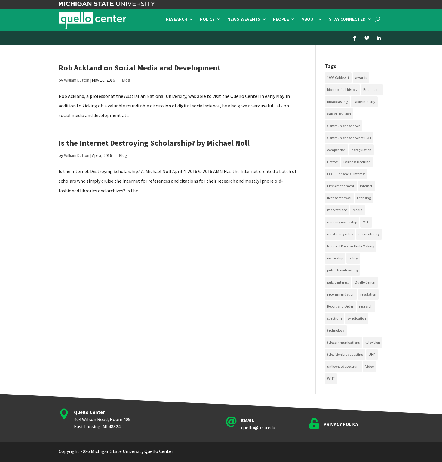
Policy (207, 19)
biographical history (342, 89)
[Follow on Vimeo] (366, 38)
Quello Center (365, 282)
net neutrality (368, 234)
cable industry (364, 101)
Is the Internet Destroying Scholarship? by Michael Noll (154, 143)
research (366, 306)
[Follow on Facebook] (354, 38)
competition (336, 149)
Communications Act (343, 125)
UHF (372, 354)
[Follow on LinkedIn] (378, 38)
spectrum (334, 318)
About (309, 19)
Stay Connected (347, 19)
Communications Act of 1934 (349, 137)
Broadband (372, 89)
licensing (364, 198)
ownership (335, 258)
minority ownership (342, 222)
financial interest (352, 174)
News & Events (243, 19)
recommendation (341, 294)
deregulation (361, 149)
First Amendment (340, 186)
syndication (357, 318)
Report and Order (340, 306)
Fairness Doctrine (356, 162)
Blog (126, 80)
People (281, 19)
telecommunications (343, 342)
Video (369, 366)
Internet (366, 186)
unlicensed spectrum (343, 366)
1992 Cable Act (338, 77)
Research (176, 19)
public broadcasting (342, 270)
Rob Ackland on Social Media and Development (140, 68)
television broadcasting (345, 354)
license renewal (339, 198)
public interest (338, 282)
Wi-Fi (331, 378)
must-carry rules (340, 234)
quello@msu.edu (258, 427)
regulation (368, 294)
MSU (366, 222)
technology (335, 330)
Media (357, 210)
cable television (339, 113)
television (372, 342)
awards (361, 77)
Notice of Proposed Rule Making (350, 246)
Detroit (332, 162)
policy (353, 258)
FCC (330, 174)
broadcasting (337, 101)
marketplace (337, 210)
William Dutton (76, 80)
